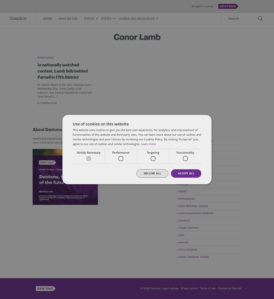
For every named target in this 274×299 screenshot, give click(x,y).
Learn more (148, 144)
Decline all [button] (152, 173)
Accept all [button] (186, 173)
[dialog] (137, 149)
